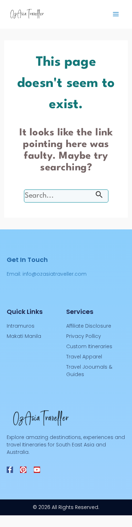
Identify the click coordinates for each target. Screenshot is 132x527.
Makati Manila (24, 336)
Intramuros (20, 325)
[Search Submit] (99, 196)
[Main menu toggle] (115, 14)
